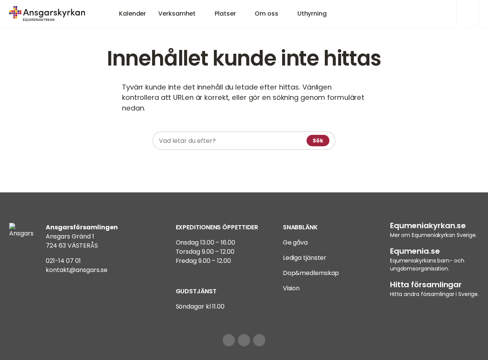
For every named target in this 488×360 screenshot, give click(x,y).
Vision (291, 288)
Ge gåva (295, 242)
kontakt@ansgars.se (77, 270)
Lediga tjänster (305, 257)
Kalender (132, 13)
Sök (318, 140)
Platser (225, 13)
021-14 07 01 (63, 260)
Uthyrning (312, 13)
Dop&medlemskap (311, 273)
